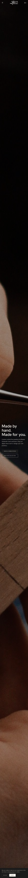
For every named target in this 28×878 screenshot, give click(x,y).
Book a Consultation (10, 451)
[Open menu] (2, 2)
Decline (5, 875)
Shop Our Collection (10, 455)
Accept (12, 875)
